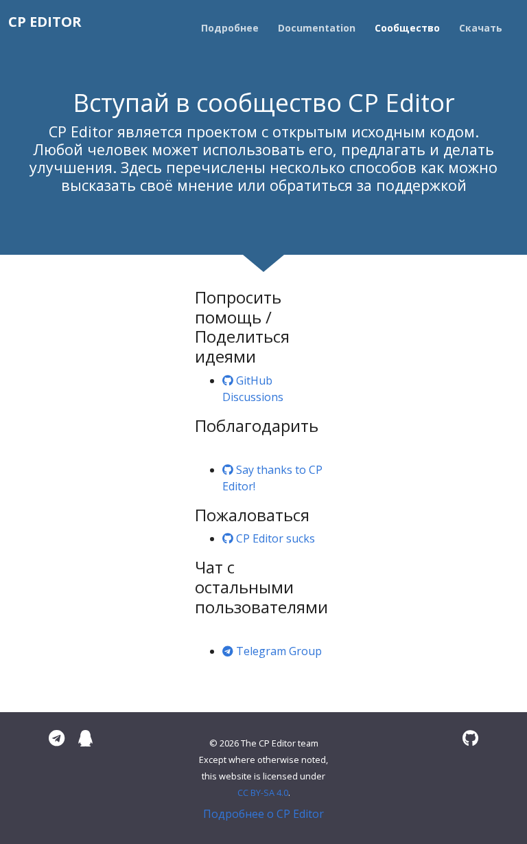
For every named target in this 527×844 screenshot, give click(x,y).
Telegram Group (277, 651)
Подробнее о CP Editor (263, 813)
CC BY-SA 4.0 (262, 792)
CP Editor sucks (274, 538)
